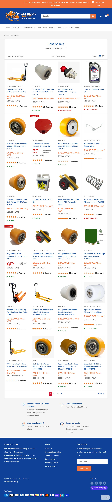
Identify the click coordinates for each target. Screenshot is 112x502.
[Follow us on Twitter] (96, 483)
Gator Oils (36, 196)
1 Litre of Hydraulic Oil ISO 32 (42, 200)
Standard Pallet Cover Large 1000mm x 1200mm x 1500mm (94, 256)
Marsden (10, 306)
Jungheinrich (89, 361)
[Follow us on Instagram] (100, 483)
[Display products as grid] (100, 56)
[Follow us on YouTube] (104, 483)
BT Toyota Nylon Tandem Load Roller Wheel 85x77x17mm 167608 (67, 312)
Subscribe (84, 468)
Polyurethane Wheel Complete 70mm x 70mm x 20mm (17, 256)
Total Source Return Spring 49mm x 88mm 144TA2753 (94, 200)
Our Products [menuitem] (28, 28)
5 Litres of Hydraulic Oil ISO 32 (94, 90)
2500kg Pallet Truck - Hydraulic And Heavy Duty (16, 90)
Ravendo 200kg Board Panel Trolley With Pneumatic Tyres (69, 202)
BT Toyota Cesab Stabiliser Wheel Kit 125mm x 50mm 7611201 (68, 146)
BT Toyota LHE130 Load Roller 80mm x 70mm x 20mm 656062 (67, 256)
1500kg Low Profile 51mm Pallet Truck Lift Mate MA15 (17, 365)
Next (100, 394)
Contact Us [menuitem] (75, 28)
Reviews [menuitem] (52, 28)
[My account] (101, 16)
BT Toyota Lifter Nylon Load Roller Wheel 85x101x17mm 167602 (43, 91)
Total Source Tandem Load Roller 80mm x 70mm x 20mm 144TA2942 (68, 366)
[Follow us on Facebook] (92, 483)
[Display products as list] (103, 56)
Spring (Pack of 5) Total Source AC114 (93, 145)
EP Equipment (63, 86)
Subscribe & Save (100, 3)
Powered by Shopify (11, 482)
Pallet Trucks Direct (15, 86)
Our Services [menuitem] (62, 28)
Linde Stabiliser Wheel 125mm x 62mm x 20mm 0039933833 (41, 366)
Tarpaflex (88, 250)
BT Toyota (36, 86)
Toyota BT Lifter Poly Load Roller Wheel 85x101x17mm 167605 (17, 202)
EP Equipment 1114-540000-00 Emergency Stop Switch (67, 91)
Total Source (89, 196)
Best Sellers (15, 35)
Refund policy (50, 459)
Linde (34, 361)
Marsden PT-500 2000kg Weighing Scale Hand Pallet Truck (17, 312)
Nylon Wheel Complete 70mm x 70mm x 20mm (93, 311)
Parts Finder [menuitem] (42, 28)
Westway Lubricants (92, 86)
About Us (48, 448)
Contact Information (53, 452)
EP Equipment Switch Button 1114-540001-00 (41, 145)
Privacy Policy (50, 466)
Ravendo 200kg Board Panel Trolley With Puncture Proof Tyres (43, 256)
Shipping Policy (51, 463)
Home (6, 35)
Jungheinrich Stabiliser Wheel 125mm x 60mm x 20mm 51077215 (93, 366)
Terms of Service (52, 456)
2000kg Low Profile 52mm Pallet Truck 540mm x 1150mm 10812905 (42, 312)
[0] (105, 16)
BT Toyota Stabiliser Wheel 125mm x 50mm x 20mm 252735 (17, 146)
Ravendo (61, 196)
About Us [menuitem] (15, 28)
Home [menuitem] (7, 28)
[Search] (93, 16)
